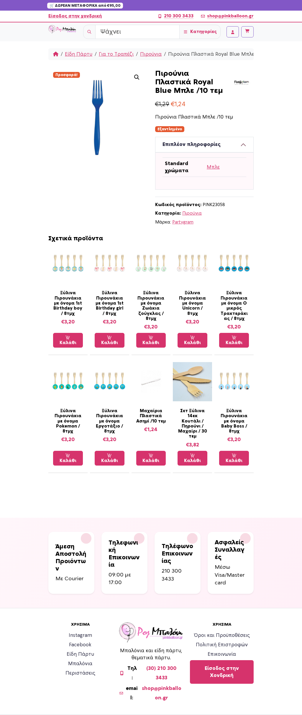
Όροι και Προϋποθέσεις (222, 635)
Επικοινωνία (222, 654)
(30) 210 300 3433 (161, 673)
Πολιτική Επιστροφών (222, 644)
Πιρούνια (151, 54)
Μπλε (213, 167)
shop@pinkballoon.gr (230, 16)
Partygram (182, 222)
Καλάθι (68, 343)
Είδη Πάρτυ (78, 54)
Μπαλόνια (80, 663)
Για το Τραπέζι (116, 54)
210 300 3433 (178, 16)
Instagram (80, 635)
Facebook (80, 644)
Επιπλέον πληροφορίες (192, 144)
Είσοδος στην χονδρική (75, 16)
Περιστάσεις (80, 673)
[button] (137, 77)
